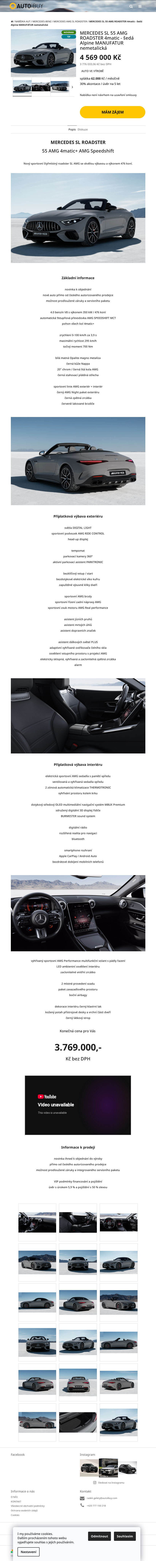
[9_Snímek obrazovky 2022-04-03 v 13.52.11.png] (119, 1212)
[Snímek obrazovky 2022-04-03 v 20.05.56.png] (119, 1295)
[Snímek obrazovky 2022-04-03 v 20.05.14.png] (37, 1255)
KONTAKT (16, 1501)
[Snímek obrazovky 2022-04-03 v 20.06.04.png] (37, 1337)
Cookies (15, 1514)
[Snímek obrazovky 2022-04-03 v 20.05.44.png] (78, 1295)
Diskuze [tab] (83, 129)
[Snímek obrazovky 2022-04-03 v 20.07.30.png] (78, 1413)
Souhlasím (125, 1536)
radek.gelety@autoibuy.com (102, 1498)
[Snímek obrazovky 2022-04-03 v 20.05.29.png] (119, 1255)
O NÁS (14, 1497)
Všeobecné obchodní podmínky (28, 1505)
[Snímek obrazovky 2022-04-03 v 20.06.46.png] (78, 1377)
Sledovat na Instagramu (111, 1482)
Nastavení (28, 1552)
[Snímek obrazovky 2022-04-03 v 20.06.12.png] (78, 1336)
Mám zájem (113, 112)
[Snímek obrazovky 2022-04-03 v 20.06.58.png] (119, 1375)
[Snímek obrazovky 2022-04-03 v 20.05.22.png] (78, 1255)
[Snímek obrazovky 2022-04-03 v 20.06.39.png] (37, 1375)
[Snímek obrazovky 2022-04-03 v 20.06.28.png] (119, 1334)
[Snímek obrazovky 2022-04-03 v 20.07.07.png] (37, 1414)
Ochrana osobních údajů (24, 1510)
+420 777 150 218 (96, 1505)
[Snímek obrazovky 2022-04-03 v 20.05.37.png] (37, 1293)
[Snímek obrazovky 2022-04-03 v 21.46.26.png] (119, 1417)
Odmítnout (99, 1536)
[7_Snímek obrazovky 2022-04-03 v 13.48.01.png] (78, 1213)
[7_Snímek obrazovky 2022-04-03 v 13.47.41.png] (37, 1213)
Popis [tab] (72, 129)
